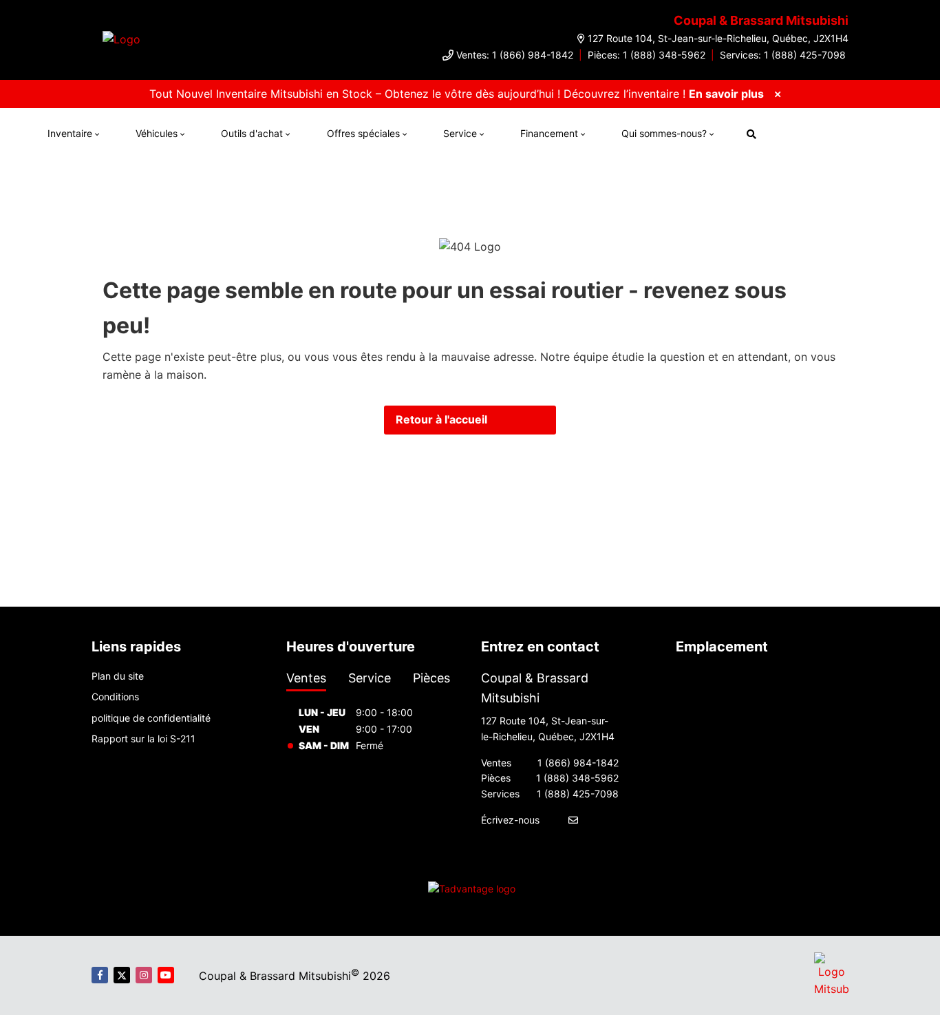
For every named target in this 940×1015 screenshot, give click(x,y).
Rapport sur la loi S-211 (143, 738)
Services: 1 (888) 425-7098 (783, 55)
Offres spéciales (363, 133)
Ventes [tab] (306, 678)
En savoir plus (726, 94)
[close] (777, 93)
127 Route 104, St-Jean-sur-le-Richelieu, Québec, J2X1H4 (718, 38)
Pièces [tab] (431, 678)
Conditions (115, 696)
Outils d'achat (252, 133)
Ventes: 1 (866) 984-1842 (514, 55)
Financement (549, 133)
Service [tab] (369, 678)
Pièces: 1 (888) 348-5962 (646, 55)
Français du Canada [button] (837, 132)
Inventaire (69, 133)
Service (460, 133)
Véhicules (157, 133)
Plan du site (118, 676)
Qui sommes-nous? (664, 133)
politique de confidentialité (151, 718)
